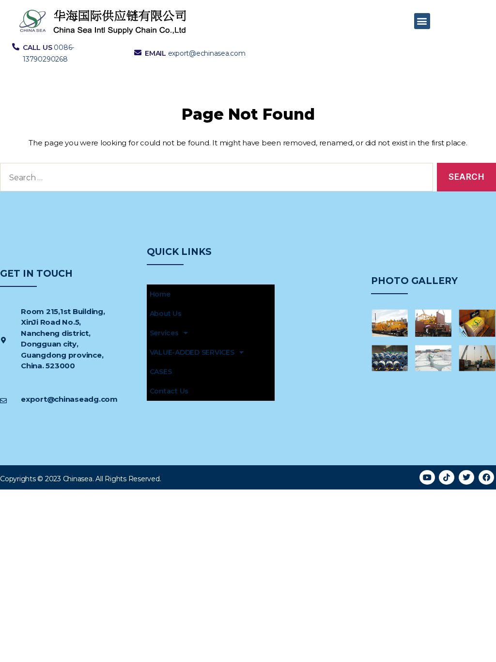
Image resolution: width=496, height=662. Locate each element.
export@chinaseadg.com (69, 399)
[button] (422, 21)
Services (164, 333)
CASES (161, 371)
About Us (166, 313)
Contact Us (169, 391)
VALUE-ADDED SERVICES (192, 352)
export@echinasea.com (207, 53)
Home (160, 294)
